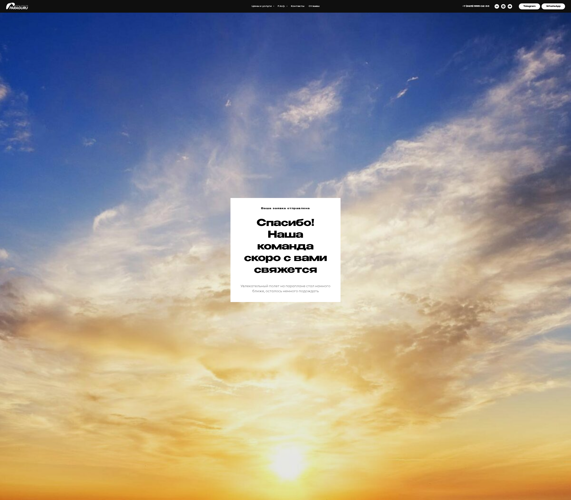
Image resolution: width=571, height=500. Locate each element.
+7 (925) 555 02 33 (476, 6)
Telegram (529, 6)
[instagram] (503, 6)
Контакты (297, 6)
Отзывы (314, 6)
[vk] (497, 6)
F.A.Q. (282, 6)
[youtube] (510, 6)
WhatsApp (553, 6)
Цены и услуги (262, 6)
